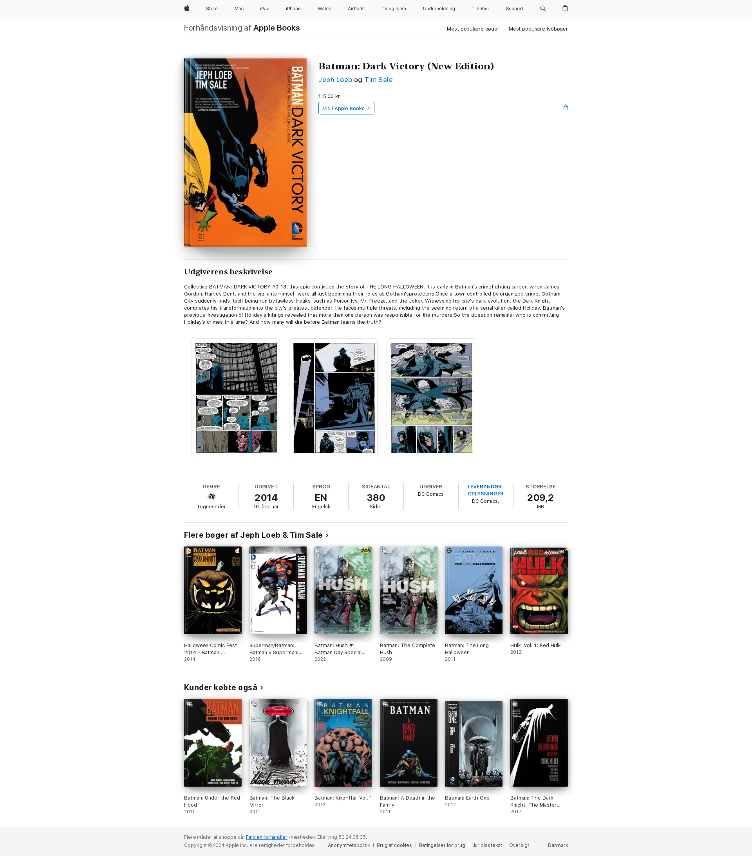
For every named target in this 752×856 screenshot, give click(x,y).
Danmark (558, 845)
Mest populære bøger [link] (473, 29)
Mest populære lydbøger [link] (538, 29)
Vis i (344, 108)
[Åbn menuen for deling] (566, 108)
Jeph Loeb (335, 79)
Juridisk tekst (487, 845)
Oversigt (519, 845)
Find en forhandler (266, 837)
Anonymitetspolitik (349, 845)
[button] (543, 8)
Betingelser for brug (442, 845)
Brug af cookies (394, 845)
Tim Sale (378, 79)
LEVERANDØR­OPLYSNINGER (486, 490)
